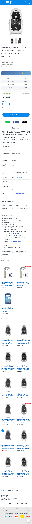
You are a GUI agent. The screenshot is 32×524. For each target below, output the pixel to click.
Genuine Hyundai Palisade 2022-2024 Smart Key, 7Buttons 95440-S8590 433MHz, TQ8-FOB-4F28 (24, 342)
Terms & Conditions (26, 510)
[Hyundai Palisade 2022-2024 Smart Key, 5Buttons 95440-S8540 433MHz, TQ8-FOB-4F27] (24, 383)
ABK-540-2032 (20, 193)
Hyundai (8, 66)
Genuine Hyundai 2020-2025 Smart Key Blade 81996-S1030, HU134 (7, 284)
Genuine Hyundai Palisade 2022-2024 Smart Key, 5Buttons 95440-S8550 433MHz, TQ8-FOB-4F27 (8, 421)
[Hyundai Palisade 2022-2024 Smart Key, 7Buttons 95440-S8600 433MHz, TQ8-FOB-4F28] (8, 330)
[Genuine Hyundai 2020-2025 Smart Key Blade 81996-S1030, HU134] (8, 272)
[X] (14, 503)
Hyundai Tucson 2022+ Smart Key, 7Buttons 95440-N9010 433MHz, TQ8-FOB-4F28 (23, 447)
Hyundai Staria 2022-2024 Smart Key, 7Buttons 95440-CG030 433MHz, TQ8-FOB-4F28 (7, 473)
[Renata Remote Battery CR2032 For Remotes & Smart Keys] (8, 298)
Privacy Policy (16, 510)
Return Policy (6, 510)
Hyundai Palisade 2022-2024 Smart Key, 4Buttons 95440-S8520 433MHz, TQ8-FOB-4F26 (8, 368)
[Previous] (2, 22)
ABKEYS (16, 513)
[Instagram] (22, 503)
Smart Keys (10, 64)
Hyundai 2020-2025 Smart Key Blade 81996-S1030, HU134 (23, 284)
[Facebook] (6, 503)
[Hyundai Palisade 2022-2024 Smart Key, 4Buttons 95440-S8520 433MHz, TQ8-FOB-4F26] (8, 357)
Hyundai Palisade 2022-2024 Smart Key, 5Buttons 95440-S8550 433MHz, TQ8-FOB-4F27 (23, 421)
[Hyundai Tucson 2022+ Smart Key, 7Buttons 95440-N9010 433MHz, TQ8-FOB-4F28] (24, 435)
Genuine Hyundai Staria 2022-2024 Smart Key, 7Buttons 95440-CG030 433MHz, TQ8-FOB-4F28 (23, 473)
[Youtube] (10, 503)
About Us (16, 508)
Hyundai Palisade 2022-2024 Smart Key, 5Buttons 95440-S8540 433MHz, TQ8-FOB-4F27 (23, 394)
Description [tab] (16, 128)
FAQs (26, 508)
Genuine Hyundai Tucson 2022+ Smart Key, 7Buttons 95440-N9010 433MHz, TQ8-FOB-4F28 (7, 447)
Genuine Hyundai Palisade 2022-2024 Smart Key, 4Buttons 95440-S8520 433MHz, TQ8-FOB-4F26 (24, 368)
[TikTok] (18, 503)
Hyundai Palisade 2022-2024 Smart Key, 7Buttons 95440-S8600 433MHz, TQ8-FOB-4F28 (7, 342)
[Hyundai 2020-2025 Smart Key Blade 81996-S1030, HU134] (24, 272)
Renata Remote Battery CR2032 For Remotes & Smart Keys (7, 310)
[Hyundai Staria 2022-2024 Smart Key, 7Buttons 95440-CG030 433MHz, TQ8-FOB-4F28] (8, 462)
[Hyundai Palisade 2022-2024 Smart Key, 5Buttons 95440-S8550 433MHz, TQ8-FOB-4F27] (24, 409)
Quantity (4, 107)
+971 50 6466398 (12, 491)
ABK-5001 (19, 177)
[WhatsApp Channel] (26, 503)
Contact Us (5, 508)
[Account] (25, 2)
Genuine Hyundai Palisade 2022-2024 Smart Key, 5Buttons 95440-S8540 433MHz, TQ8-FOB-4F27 (8, 394)
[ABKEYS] (9, 3)
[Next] (30, 22)
